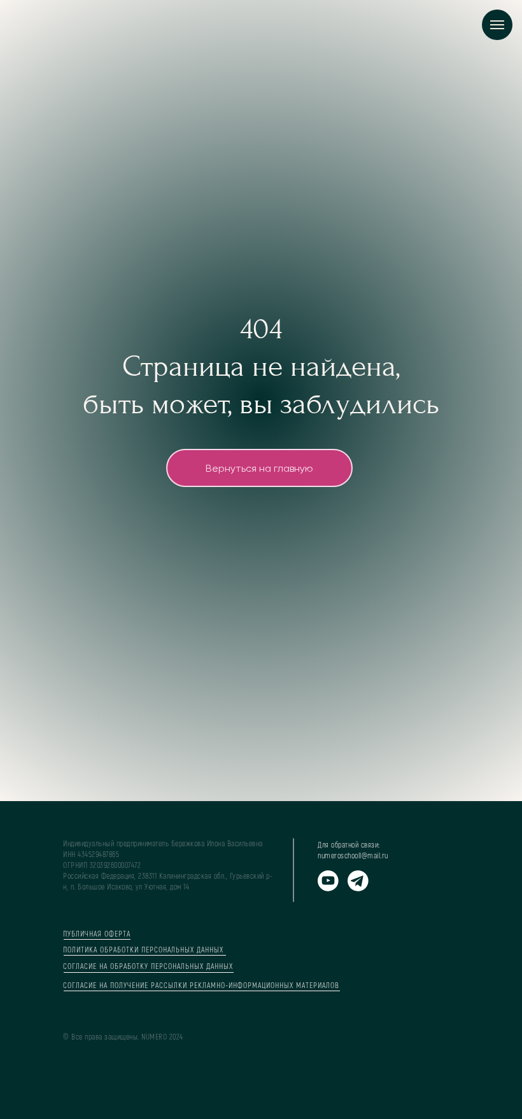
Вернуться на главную (259, 653)
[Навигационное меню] (497, 24)
